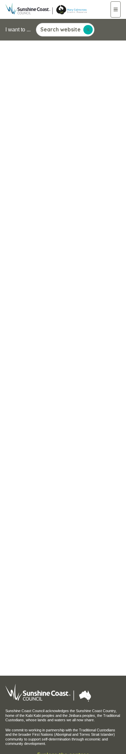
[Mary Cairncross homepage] (58, 9)
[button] (116, 9)
